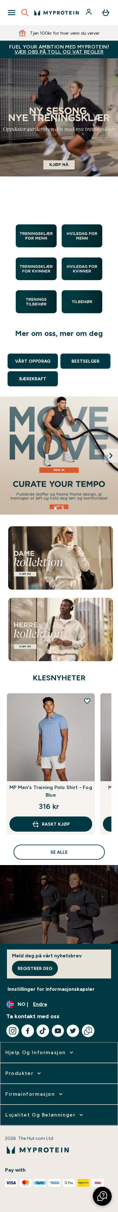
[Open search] (24, 12)
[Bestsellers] (59, 128)
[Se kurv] (105, 12)
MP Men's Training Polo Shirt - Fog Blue (50, 791)
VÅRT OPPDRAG (32, 361)
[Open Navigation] (12, 12)
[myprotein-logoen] (56, 12)
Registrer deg (35, 968)
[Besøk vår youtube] (58, 1030)
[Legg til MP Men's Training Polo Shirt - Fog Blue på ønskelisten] (87, 701)
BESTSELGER (85, 361)
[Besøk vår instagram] (12, 1030)
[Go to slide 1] (55, 508)
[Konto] (89, 12)
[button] (102, 1196)
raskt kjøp (56, 824)
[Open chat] (88, 1030)
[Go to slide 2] (63, 508)
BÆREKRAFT (32, 378)
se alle (59, 852)
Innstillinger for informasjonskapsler (51, 989)
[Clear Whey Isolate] (59, 455)
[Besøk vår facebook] (27, 1030)
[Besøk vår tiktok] (43, 1030)
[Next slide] (111, 456)
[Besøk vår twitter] (73, 1030)
